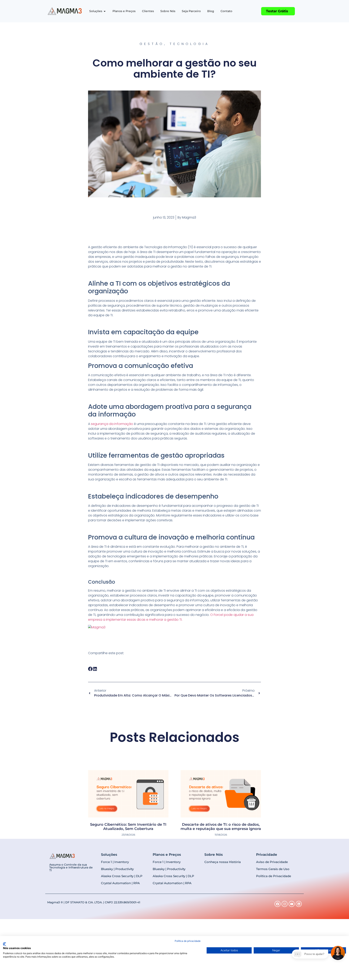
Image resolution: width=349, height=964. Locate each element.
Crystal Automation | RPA (120, 883)
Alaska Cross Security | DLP (121, 876)
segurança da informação (112, 424)
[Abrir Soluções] (104, 11)
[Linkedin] (299, 904)
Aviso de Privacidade (272, 862)
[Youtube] (292, 904)
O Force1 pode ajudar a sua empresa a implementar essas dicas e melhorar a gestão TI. (170, 617)
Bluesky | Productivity (117, 869)
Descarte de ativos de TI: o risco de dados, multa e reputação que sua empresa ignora (221, 826)
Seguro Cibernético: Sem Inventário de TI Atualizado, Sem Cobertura (128, 826)
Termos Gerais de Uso (272, 869)
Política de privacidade (188, 940)
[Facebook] (277, 904)
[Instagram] (285, 904)
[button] (90, 668)
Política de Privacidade (273, 876)
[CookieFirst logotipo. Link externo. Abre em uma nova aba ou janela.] (4, 944)
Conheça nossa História (222, 862)
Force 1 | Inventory (115, 862)
